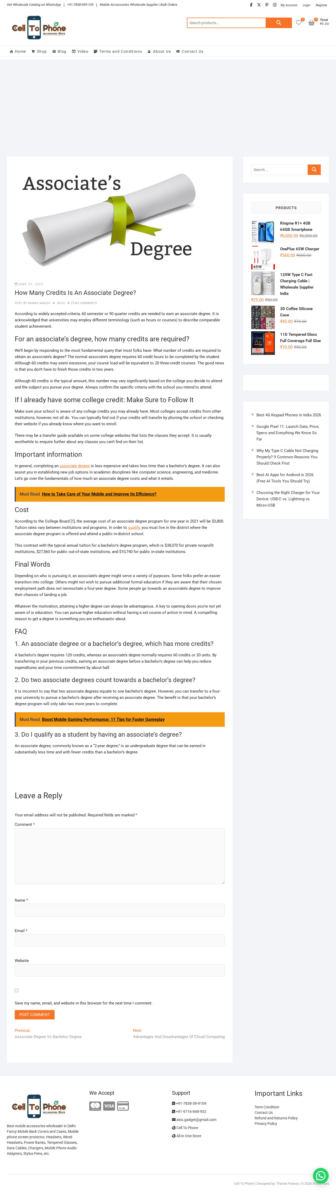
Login (307, 5)
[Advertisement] (168, 104)
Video (82, 51)
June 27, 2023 (30, 284)
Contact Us (192, 51)
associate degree (75, 466)
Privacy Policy (266, 1123)
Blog (62, 51)
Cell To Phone (187, 1128)
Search (279, 23)
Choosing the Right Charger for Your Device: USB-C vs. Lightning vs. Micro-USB (288, 499)
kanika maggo (38, 303)
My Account (289, 5)
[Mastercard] (95, 1106)
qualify (134, 527)
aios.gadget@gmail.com (196, 1120)
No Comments (86, 303)
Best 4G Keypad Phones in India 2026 (288, 415)
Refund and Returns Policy (276, 1118)
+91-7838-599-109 (80, 5)
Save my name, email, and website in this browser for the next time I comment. (84, 1003)
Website (22, 960)
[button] (321, 1176)
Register (321, 5)
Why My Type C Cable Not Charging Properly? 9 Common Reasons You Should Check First (287, 457)
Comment (25, 824)
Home (20, 51)
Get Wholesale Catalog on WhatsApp (34, 5)
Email (21, 930)
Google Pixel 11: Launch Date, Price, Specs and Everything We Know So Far (287, 433)
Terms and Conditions (120, 51)
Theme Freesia (287, 1183)
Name (21, 900)
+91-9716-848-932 (190, 1111)
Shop (42, 51)
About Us (162, 51)
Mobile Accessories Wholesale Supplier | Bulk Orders (138, 5)
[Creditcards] (123, 1106)
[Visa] (109, 1106)
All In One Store (188, 1136)
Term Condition (267, 1107)
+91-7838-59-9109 (190, 1103)
